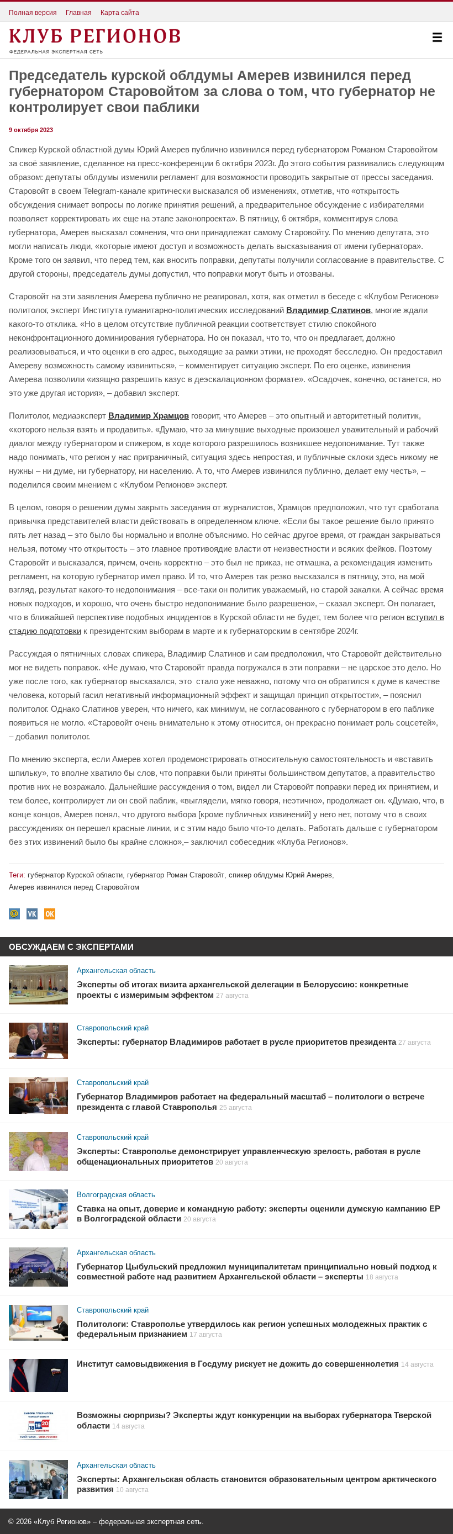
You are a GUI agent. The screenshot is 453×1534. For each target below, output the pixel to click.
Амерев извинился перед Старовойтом (74, 887)
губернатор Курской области (75, 875)
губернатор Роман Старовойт (175, 875)
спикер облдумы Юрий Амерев (280, 875)
